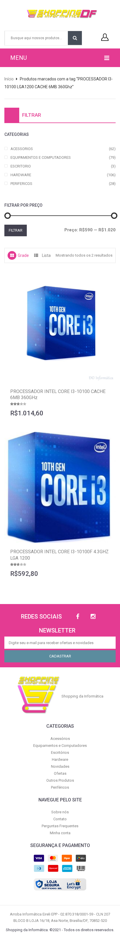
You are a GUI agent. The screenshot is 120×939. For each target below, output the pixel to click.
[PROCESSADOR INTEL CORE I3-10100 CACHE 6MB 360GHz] (60, 327)
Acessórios (60, 738)
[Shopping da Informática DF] (58, 14)
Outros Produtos (60, 780)
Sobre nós (60, 812)
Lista (46, 255)
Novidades (60, 766)
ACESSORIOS (21, 149)
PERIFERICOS (21, 183)
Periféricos (60, 787)
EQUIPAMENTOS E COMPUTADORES (40, 157)
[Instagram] (93, 616)
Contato (60, 819)
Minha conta (60, 833)
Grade (23, 255)
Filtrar (15, 230)
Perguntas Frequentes (60, 826)
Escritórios (60, 752)
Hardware (60, 759)
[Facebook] (77, 616)
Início (9, 79)
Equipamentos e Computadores (60, 745)
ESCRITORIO (20, 166)
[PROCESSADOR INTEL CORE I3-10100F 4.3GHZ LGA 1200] (60, 487)
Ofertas (60, 773)
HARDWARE (20, 175)
